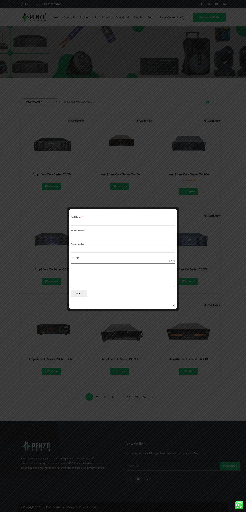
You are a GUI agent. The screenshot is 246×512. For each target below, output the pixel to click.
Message (75, 257)
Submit (79, 293)
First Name (77, 217)
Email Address (78, 230)
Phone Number (78, 244)
